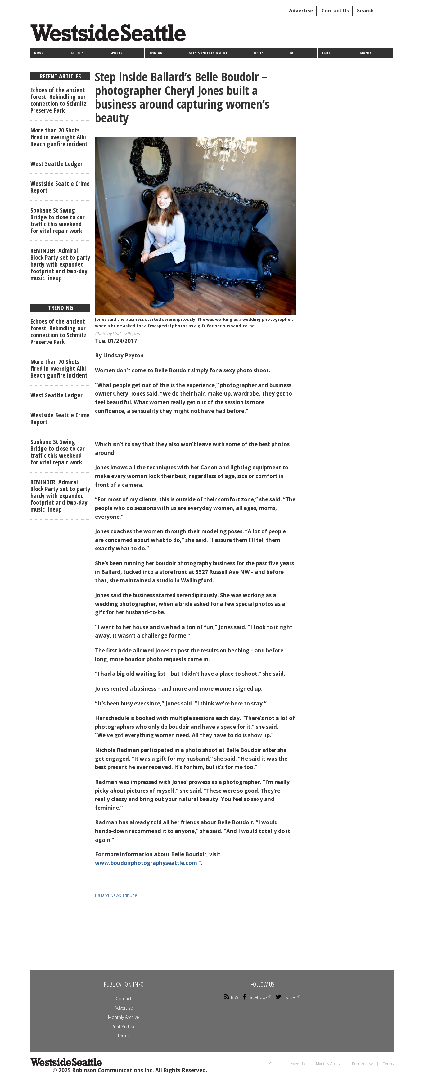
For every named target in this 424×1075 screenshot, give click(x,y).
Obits (259, 53)
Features (76, 53)
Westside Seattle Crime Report (60, 187)
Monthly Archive (123, 1017)
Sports (116, 53)
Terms (123, 1036)
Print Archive (123, 1026)
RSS (234, 997)
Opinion (155, 53)
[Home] (110, 35)
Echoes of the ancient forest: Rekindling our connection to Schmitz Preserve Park (58, 100)
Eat (292, 53)
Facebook (258, 997)
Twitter (289, 997)
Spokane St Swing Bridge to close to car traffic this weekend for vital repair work (57, 220)
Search (365, 10)
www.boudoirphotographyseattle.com (146, 863)
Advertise (301, 10)
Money (365, 53)
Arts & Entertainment (208, 53)
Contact (124, 998)
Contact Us (335, 10)
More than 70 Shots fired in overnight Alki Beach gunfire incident (59, 137)
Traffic (327, 53)
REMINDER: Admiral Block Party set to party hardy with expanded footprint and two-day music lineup (60, 264)
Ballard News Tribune (116, 895)
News (38, 53)
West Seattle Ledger (56, 163)
